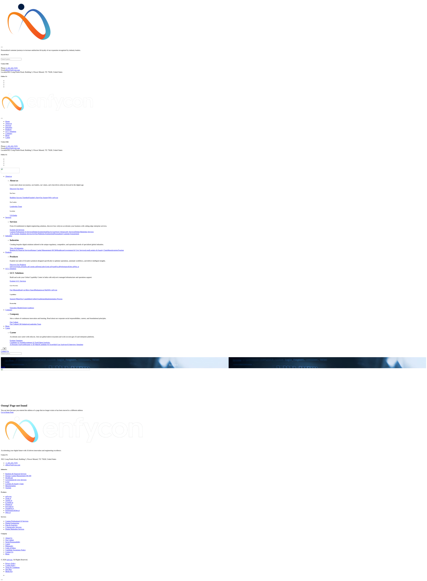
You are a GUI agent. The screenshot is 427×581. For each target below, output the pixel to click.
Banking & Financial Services (15, 474)
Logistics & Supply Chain (14, 484)
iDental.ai (8, 504)
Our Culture (9, 540)
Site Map (8, 569)
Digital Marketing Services (14, 529)
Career (7, 137)
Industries (8, 127)
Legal (7, 482)
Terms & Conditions (12, 567)
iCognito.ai (9, 502)
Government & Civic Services (15, 480)
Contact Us (9, 552)
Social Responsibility (12, 542)
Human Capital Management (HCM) (18, 476)
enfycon (9, 560)
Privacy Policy (10, 563)
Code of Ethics (10, 548)
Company (8, 133)
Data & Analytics (11, 525)
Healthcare (9, 478)
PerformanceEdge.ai (12, 510)
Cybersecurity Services (13, 527)
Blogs (7, 135)
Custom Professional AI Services (16, 521)
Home (7, 121)
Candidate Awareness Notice (15, 550)
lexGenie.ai (9, 506)
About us (8, 123)
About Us (8, 538)
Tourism (8, 488)
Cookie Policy (10, 565)
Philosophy (9, 546)
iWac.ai (8, 512)
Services (8, 125)
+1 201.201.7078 (11, 68)
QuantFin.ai (9, 508)
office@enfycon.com (12, 70)
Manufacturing (10, 486)
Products (8, 129)
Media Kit (8, 571)
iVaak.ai (8, 498)
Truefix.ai (8, 500)
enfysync (8, 496)
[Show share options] (2, 579)
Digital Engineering (12, 523)
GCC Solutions (10, 131)
